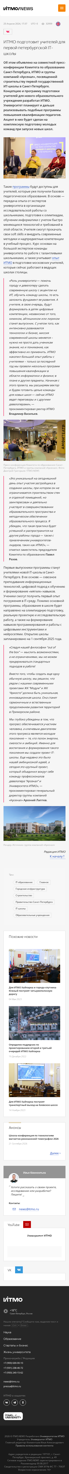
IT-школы (21, 908)
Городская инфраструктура (30, 888)
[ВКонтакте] (7, 31)
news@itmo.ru (29, 1209)
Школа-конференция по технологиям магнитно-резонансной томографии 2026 (34, 1137)
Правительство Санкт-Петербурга (34, 902)
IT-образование (24, 882)
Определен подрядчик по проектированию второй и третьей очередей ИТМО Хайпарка (30, 1048)
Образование (12, 1339)
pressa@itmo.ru (12, 1386)
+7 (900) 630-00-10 (13, 1363)
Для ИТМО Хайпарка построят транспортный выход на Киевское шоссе (33, 1103)
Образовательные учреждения (32, 915)
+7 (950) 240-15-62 (13, 1372)
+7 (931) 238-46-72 (13, 1367)
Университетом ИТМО (52, 1436)
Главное (44, 882)
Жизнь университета (17, 1352)
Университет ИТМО (39, 1235)
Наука (7, 1332)
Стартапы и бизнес (15, 1345)
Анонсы (15, 1128)
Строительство (24, 895)
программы (21, 187)
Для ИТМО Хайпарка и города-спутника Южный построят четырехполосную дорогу (32, 991)
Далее (54, 1153)
